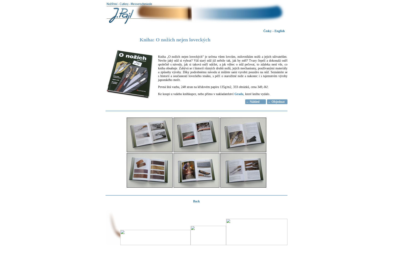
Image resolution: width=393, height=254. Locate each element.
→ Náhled (252, 101)
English (280, 31)
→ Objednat (276, 101)
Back (196, 201)
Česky (267, 31)
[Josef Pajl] (196, 24)
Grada (238, 94)
